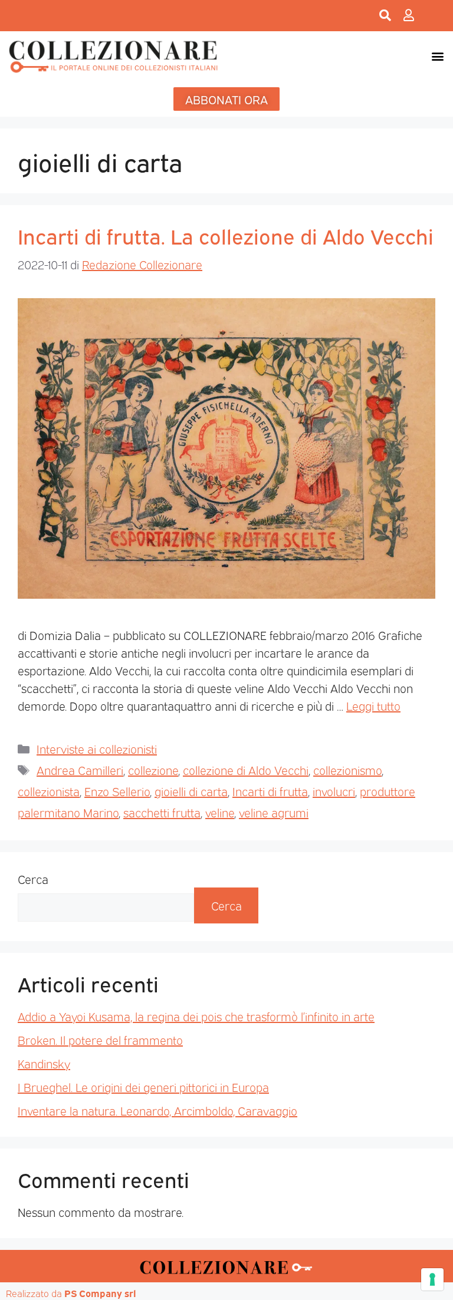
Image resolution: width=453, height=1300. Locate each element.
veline (219, 812)
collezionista (49, 791)
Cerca (33, 878)
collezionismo (347, 769)
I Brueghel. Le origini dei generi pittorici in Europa (143, 1086)
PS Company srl (100, 1292)
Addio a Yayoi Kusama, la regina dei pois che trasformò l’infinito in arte (196, 1016)
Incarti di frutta (270, 791)
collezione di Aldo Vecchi (245, 769)
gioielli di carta (191, 791)
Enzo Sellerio (117, 791)
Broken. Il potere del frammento (100, 1039)
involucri (334, 791)
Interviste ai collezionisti (97, 748)
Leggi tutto (373, 705)
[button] (437, 56)
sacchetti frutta (162, 812)
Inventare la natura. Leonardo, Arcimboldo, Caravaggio (157, 1110)
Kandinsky (44, 1063)
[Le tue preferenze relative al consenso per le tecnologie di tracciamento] (432, 1279)
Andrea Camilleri (80, 769)
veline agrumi (273, 812)
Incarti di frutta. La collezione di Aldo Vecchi (226, 235)
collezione (153, 769)
